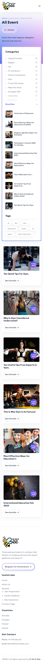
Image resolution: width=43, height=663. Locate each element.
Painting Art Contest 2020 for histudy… (25, 144)
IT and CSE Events (22, 83)
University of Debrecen (23, 113)
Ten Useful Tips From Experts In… (22, 185)
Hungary (6, 620)
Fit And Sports (22, 71)
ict (33, 229)
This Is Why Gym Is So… (23, 174)
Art (16, 223)
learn (10, 234)
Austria (5, 628)
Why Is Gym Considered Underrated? (23, 195)
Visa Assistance (11, 600)
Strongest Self (22, 92)
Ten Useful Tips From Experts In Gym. (20, 366)
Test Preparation (12, 591)
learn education (24, 234)
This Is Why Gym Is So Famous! (20, 411)
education (12, 229)
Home (4, 18)
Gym (22, 79)
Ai (8, 223)
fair (22, 67)
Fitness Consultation (22, 75)
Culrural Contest (22, 58)
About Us (6, 584)
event (24, 229)
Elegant (22, 62)
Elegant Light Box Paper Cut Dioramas (25, 134)
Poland (5, 624)
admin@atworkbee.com (18, 643)
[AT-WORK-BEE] (10, 6)
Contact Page (8, 604)
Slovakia (5, 615)
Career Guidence (11, 595)
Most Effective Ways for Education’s (24, 164)
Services (5, 588)
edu (24, 223)
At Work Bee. (35, 659)
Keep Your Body (22, 87)
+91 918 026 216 (14, 639)
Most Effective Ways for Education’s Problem (24, 123)
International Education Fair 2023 (25, 154)
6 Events (9, 30)
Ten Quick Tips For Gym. (24, 205)
